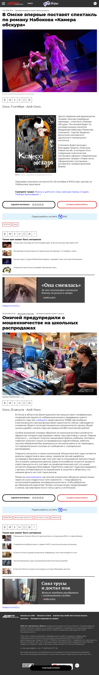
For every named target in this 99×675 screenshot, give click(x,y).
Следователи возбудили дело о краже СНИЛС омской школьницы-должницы (45, 544)
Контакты (24, 619)
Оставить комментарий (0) (77, 204)
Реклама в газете (44, 616)
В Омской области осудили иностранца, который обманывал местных (41, 569)
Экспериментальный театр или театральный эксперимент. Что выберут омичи (44, 251)
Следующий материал (51, 668)
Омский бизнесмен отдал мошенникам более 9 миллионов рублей (40, 561)
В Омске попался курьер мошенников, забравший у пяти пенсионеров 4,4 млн (45, 553)
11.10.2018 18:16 (7, 10)
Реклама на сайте (27, 616)
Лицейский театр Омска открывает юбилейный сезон (34, 267)
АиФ (22, 397)
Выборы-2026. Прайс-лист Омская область (70, 616)
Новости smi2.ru (10, 306)
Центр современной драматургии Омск (18, 94)
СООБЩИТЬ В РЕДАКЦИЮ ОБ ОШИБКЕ (44, 619)
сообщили (41, 420)
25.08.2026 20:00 (8, 314)
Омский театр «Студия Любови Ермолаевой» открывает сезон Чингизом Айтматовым (47, 259)
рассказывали (33, 477)
